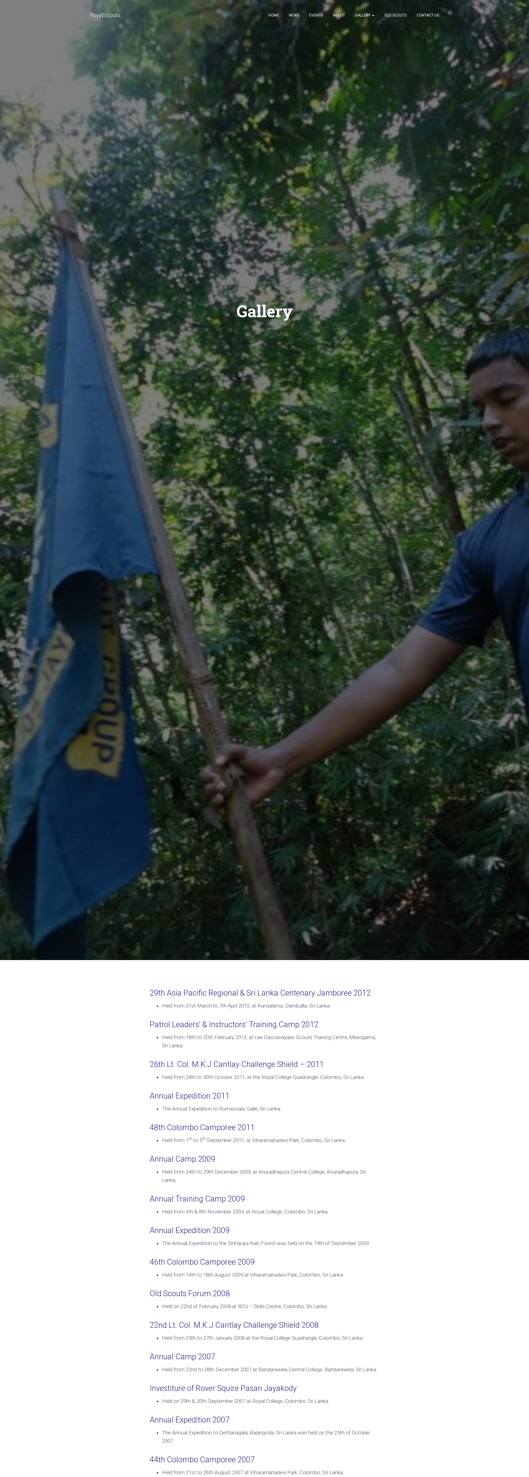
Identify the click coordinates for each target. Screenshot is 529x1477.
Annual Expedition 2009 (190, 1230)
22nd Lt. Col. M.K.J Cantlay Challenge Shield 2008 (234, 1325)
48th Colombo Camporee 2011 (202, 1127)
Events (316, 15)
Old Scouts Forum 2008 (190, 1293)
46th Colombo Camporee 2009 (202, 1261)
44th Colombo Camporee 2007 (202, 1459)
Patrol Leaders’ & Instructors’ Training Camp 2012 (234, 1024)
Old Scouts (396, 15)
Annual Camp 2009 (182, 1159)
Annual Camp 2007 (182, 1356)
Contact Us (428, 15)
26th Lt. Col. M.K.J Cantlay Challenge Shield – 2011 (237, 1064)
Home (273, 15)
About (339, 15)
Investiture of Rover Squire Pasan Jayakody (223, 1388)
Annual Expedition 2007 (190, 1419)
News (294, 15)
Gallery (363, 15)
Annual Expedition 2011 (190, 1095)
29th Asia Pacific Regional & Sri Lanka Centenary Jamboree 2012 (260, 992)
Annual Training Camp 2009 (197, 1198)
